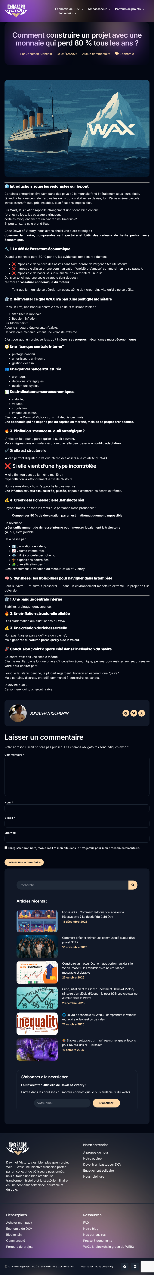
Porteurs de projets (128, 9)
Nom (9, 802)
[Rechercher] (132, 885)
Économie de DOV (67, 9)
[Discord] (135, 1266)
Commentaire (15, 754)
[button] (125, 713)
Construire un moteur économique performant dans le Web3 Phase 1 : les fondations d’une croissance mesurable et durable (97, 968)
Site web (10, 832)
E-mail (10, 817)
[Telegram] (124, 1266)
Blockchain (64, 13)
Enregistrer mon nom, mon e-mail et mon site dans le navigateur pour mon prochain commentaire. (74, 847)
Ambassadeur (97, 9)
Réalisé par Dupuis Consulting (97, 1266)
